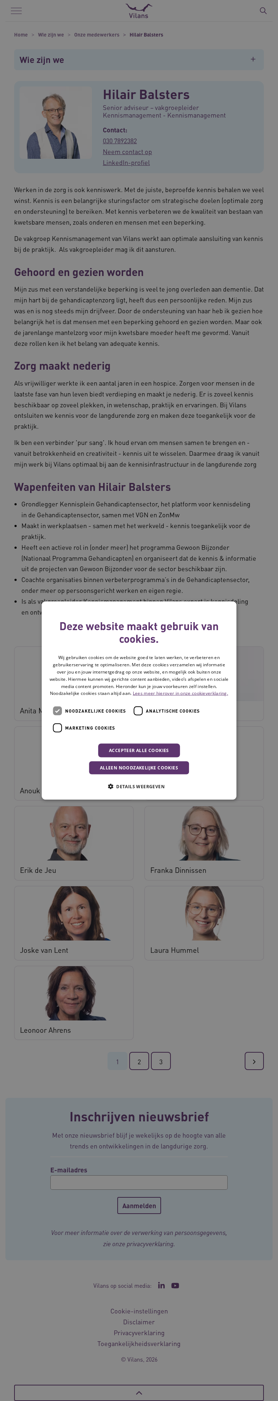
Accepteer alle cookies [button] (139, 750)
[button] (139, 786)
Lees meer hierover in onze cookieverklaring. (180, 693)
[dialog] (139, 700)
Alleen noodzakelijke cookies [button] (139, 768)
